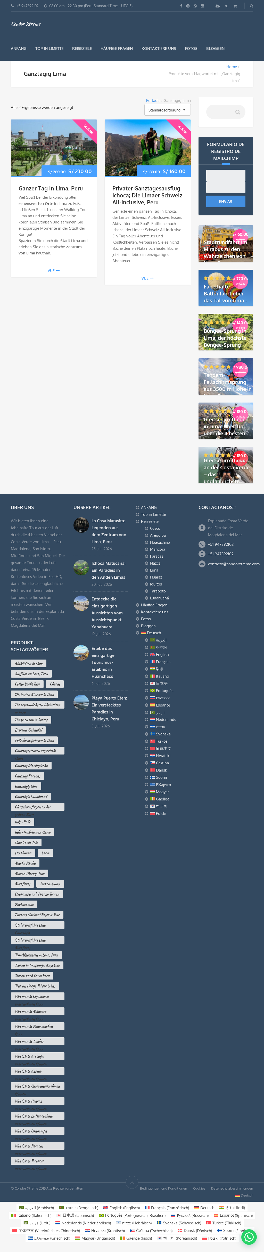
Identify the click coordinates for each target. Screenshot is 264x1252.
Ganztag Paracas (27, 776)
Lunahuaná (159, 598)
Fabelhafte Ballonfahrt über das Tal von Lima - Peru (225, 297)
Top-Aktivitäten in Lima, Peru (36, 955)
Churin (55, 684)
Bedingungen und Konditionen (163, 1188)
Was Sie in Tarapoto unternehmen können (31, 1161)
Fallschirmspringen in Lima (34, 740)
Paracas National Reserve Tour (37, 914)
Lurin (46, 852)
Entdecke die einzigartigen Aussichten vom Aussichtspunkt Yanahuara (107, 612)
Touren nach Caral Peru (32, 975)
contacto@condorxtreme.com (234, 563)
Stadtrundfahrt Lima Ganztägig (30, 925)
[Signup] (218, 6)
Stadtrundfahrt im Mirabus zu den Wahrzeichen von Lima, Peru (225, 252)
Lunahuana (23, 852)
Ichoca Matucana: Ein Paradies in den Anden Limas (109, 570)
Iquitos (156, 584)
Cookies (199, 1188)
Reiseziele (82, 48)
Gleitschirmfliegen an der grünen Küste (33, 807)
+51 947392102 (221, 544)
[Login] (227, 6)
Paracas (156, 556)
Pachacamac (24, 904)
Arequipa (158, 535)
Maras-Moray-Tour (29, 873)
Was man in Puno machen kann (34, 1027)
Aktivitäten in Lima (29, 663)
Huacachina (160, 542)
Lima (154, 570)
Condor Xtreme (25, 23)
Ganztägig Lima (26, 786)
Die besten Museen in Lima (34, 694)
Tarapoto (158, 591)
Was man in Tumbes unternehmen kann (29, 1042)
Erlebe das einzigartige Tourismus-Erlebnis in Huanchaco (103, 662)
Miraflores (22, 883)
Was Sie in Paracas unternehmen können (31, 1146)
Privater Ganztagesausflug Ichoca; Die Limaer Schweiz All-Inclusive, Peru (147, 195)
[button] (249, 1237)
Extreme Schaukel (28, 730)
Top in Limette (49, 48)
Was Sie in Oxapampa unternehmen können (31, 1131)
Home (231, 66)
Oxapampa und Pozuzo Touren (37, 894)
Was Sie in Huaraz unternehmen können (31, 1101)
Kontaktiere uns (159, 48)
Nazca (155, 563)
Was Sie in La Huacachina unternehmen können (34, 1116)
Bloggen (215, 48)
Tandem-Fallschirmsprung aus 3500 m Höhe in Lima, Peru (228, 385)
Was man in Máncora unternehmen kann (30, 1012)
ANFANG (19, 48)
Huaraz (156, 577)
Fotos (191, 48)
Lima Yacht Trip (26, 842)
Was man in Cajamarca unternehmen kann (32, 997)
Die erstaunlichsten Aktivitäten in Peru (37, 705)
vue (51, 270)
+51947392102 (27, 6)
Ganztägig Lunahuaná (31, 796)
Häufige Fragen (117, 48)
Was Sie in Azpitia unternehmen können (31, 1072)
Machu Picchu (25, 863)
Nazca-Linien (50, 883)
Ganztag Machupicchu (31, 765)
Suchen (237, 114)
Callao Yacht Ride (27, 684)
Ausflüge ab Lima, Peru (31, 673)
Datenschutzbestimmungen (232, 1188)
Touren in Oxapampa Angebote (37, 965)
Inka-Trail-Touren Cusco (32, 832)
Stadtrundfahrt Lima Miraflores (30, 940)
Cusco (155, 528)
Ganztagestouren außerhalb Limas (35, 751)
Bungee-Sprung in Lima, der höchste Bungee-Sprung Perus (225, 341)
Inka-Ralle (22, 821)
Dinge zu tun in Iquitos (31, 719)
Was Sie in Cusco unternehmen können (37, 1087)
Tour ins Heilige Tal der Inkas (35, 986)
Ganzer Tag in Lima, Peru (51, 188)
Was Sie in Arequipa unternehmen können (31, 1057)
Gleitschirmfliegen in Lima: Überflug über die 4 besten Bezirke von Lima (226, 430)
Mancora (157, 549)
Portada (153, 100)
